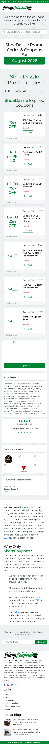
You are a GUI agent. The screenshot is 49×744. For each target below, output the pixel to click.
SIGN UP (41, 642)
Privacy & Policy (11, 703)
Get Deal (28, 132)
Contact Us (9, 700)
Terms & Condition (12, 706)
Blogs (7, 697)
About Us (9, 709)
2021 (6, 538)
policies (17, 612)
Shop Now (24, 365)
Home (8, 694)
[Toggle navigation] (43, 8)
